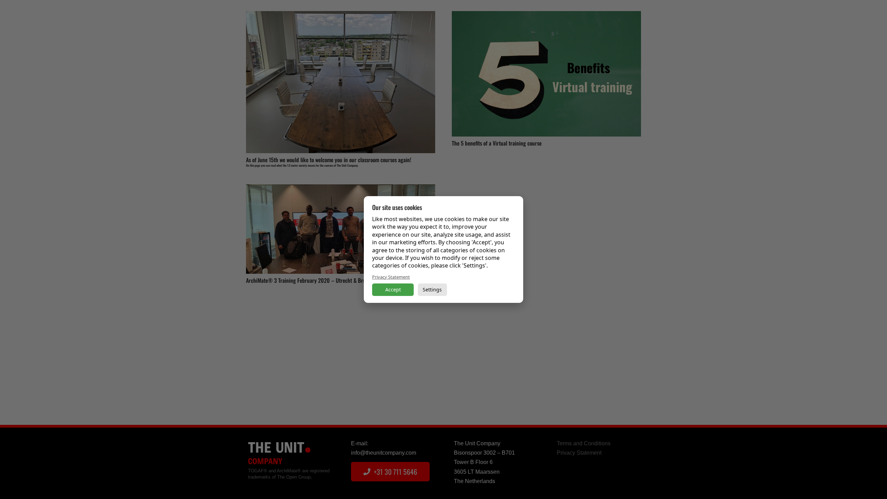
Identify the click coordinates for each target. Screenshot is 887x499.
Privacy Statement (391, 277)
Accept (393, 289)
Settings (432, 289)
